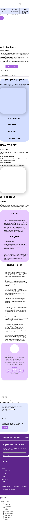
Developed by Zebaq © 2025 (8, 489)
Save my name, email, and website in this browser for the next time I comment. (12, 424)
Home (1, 14)
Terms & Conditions (6, 486)
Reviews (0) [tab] (13, 75)
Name (4, 418)
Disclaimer (24, 486)
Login (5, 473)
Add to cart (12, 66)
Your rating (5, 409)
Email (4, 421)
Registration (7, 470)
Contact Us (5, 479)
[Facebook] (5, 460)
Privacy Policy (16, 486)
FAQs (3, 481)
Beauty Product (7, 14)
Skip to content (3, 497)
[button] (24, 4)
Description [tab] (5, 75)
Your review (5, 411)
